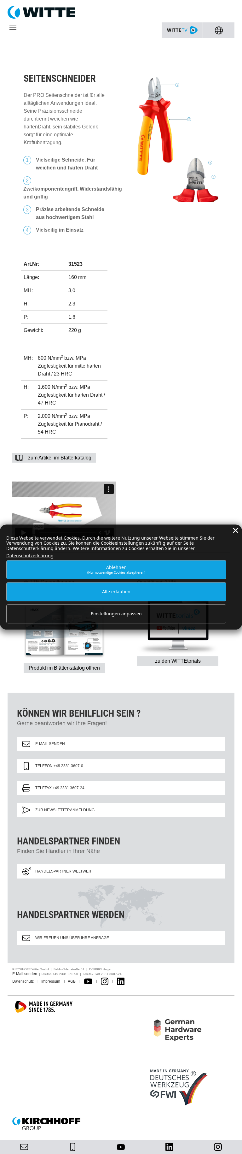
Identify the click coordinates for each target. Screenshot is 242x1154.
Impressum (50, 981)
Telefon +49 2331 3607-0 (59, 766)
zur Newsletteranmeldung (65, 810)
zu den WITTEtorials (178, 661)
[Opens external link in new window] (88, 981)
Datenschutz (23, 981)
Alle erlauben (116, 592)
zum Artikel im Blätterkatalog (59, 457)
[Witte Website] (121, 12)
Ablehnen (116, 569)
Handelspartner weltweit (63, 871)
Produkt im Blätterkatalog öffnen (64, 668)
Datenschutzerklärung (30, 556)
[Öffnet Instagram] (104, 981)
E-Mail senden (50, 744)
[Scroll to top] (229, 1141)
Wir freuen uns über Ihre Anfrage (72, 938)
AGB (72, 981)
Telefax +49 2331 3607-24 (59, 788)
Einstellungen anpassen (116, 614)
